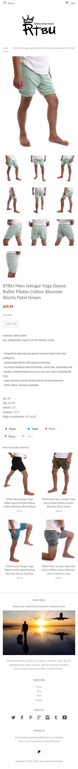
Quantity (7, 315)
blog (39, 696)
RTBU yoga (38, 761)
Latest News (39, 600)
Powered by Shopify (53, 761)
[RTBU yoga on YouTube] (64, 718)
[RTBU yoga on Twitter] (13, 718)
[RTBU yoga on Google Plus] (39, 718)
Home (5, 48)
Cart (72, 3)
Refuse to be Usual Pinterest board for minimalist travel (39, 607)
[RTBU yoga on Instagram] (47, 718)
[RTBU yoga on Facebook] (22, 718)
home (39, 687)
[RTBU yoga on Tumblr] (56, 718)
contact (39, 700)
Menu (11, 3)
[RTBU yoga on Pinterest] (30, 718)
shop (39, 691)
